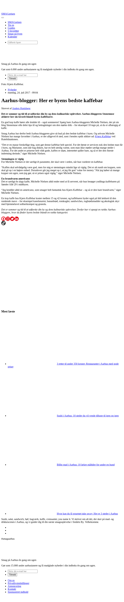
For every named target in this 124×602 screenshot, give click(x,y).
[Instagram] (8, 219)
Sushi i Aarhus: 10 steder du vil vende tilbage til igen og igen (88, 415)
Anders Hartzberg (21, 108)
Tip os (11, 25)
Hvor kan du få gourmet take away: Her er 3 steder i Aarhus (87, 513)
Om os (11, 580)
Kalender (12, 36)
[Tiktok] (3, 223)
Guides (11, 28)
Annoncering (14, 586)
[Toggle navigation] (2, 17)
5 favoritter (13, 30)
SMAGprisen (8, 13)
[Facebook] (3, 219)
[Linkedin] (16, 219)
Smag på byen (15, 33)
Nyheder (12, 89)
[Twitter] (12, 219)
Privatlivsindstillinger (18, 583)
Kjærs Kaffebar (103, 136)
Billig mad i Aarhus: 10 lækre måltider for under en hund (86, 464)
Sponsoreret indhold (18, 592)
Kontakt (12, 589)
